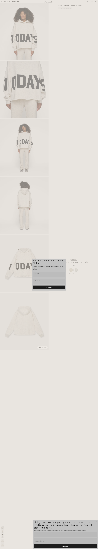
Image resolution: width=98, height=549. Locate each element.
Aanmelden (65, 546)
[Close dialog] (97, 521)
